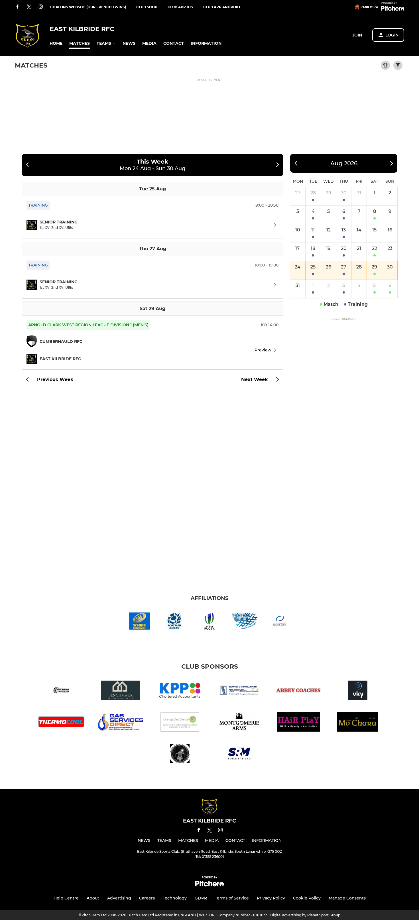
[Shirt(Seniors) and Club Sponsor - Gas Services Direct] (120, 723)
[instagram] (40, 7)
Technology (175, 898)
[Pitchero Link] (392, 9)
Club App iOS (180, 7)
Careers (147, 898)
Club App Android (221, 7)
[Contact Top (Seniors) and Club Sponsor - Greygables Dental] (180, 723)
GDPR (201, 898)
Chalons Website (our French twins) (88, 7)
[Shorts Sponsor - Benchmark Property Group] (120, 691)
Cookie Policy (307, 898)
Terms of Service (232, 898)
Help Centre (66, 898)
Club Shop (146, 7)
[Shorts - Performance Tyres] (61, 691)
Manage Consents (347, 898)
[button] (56, 43)
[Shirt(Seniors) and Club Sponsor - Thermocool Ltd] (61, 723)
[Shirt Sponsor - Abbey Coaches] (298, 691)
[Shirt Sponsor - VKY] (358, 691)
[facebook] (17, 7)
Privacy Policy (271, 898)
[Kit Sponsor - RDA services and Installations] (239, 691)
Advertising (119, 898)
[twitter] (29, 7)
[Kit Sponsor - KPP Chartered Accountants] (180, 691)
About (93, 898)
